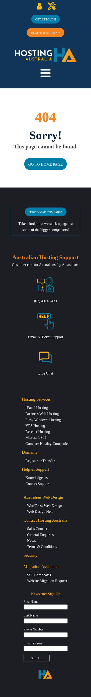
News (31, 541)
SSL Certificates (39, 575)
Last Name (31, 615)
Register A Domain (45, 33)
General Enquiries (40, 535)
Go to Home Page (45, 164)
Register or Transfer (40, 461)
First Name (31, 601)
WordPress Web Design (44, 506)
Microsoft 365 (35, 437)
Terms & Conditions (42, 547)
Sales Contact (37, 529)
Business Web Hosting (42, 414)
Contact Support (37, 484)
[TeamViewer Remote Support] (52, 6)
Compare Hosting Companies (47, 444)
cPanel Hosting (36, 408)
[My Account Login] (39, 6)
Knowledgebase (37, 478)
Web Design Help (40, 511)
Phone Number (33, 629)
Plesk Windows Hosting (43, 420)
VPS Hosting (35, 426)
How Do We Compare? (46, 212)
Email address (33, 643)
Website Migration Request (47, 581)
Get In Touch (45, 19)
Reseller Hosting (37, 432)
